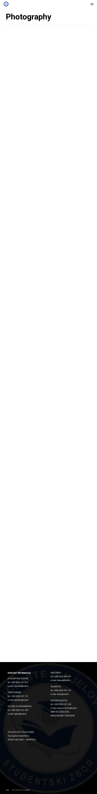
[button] (92, 4)
